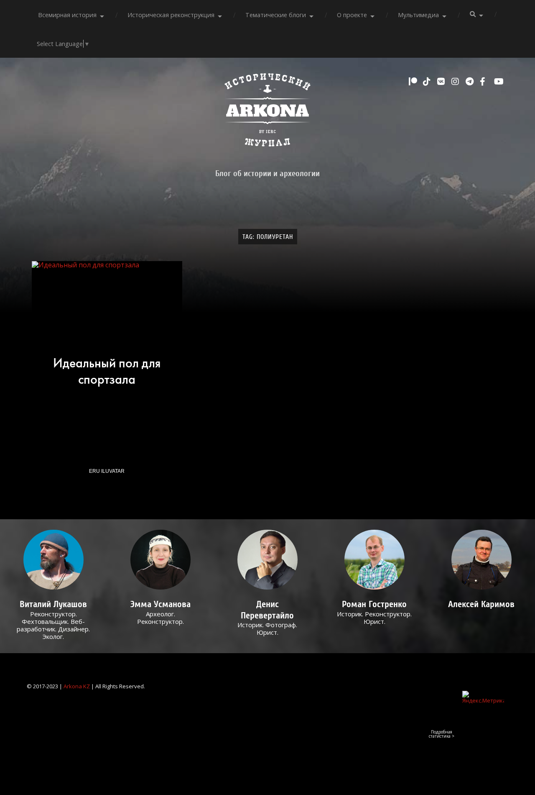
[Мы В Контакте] (442, 82)
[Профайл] (53, 560)
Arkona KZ (77, 686)
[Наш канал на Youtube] (499, 82)
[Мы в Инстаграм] (456, 82)
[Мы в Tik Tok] (428, 82)
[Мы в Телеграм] (471, 82)
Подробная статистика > (441, 734)
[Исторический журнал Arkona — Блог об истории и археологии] (267, 112)
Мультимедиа (418, 15)
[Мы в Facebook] (485, 82)
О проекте (352, 15)
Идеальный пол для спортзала (106, 371)
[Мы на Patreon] (414, 82)
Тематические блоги (275, 15)
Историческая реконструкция (170, 15)
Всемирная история (67, 15)
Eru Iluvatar (107, 471)
